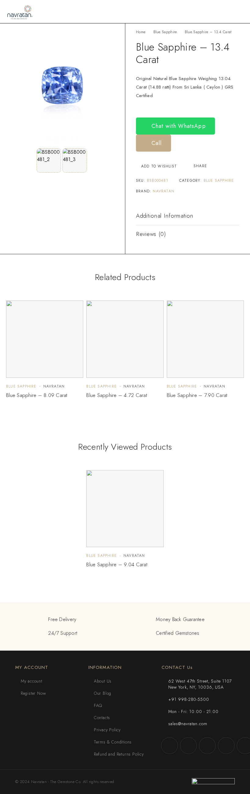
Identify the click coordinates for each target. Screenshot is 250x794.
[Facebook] (169, 745)
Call (156, 143)
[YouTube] (226, 745)
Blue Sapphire (165, 32)
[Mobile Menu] (238, 11)
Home (140, 32)
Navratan (163, 191)
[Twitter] (207, 745)
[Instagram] (188, 745)
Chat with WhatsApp (178, 126)
